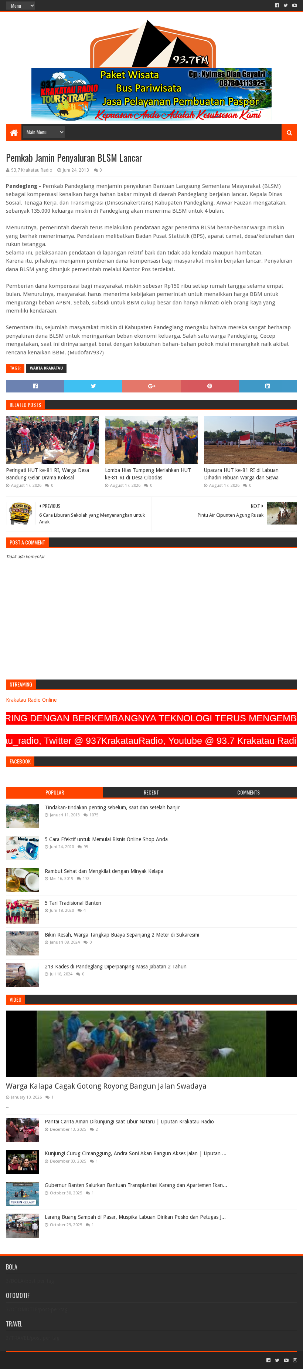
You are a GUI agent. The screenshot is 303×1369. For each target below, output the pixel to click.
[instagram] (294, 1360)
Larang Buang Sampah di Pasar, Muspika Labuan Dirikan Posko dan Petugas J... (135, 1217)
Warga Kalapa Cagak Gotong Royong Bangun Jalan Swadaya (106, 1086)
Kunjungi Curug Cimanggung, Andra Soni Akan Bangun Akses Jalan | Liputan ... (136, 1153)
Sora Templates (47, 1360)
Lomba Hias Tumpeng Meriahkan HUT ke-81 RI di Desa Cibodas (148, 474)
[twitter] (285, 5)
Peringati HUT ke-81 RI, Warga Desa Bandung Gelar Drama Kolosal (47, 474)
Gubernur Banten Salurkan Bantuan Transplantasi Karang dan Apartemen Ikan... (136, 1185)
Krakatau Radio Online (31, 700)
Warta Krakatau (46, 368)
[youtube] (294, 5)
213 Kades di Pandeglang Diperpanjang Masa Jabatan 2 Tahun (116, 967)
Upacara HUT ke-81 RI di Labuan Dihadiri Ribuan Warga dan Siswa (241, 474)
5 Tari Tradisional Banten (73, 903)
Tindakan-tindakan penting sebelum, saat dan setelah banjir (112, 807)
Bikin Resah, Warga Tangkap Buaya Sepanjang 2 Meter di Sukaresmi (122, 935)
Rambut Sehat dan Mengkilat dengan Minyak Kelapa (104, 871)
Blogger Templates (89, 1360)
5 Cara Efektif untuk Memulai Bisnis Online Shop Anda (106, 839)
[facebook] (276, 5)
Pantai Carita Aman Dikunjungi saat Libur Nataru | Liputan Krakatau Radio (129, 1121)
